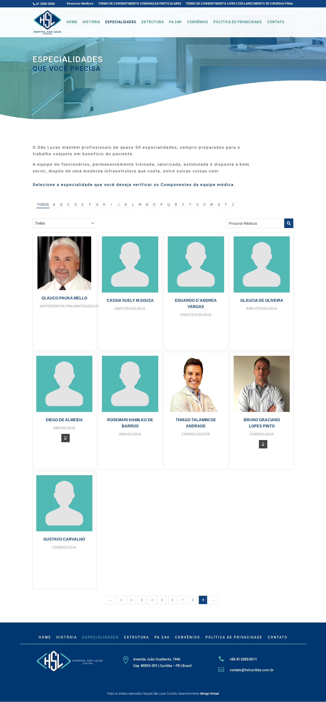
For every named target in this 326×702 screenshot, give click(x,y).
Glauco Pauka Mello (64, 298)
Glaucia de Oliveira (261, 300)
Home (72, 22)
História (91, 22)
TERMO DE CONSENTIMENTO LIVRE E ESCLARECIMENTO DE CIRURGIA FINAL (239, 3)
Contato (276, 22)
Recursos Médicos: (80, 3)
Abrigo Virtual (209, 693)
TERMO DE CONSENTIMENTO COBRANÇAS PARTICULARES (139, 3)
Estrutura (153, 22)
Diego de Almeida (64, 420)
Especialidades (120, 22)
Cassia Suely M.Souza (130, 300)
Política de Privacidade (237, 22)
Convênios (197, 22)
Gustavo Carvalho (64, 539)
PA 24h (175, 22)
